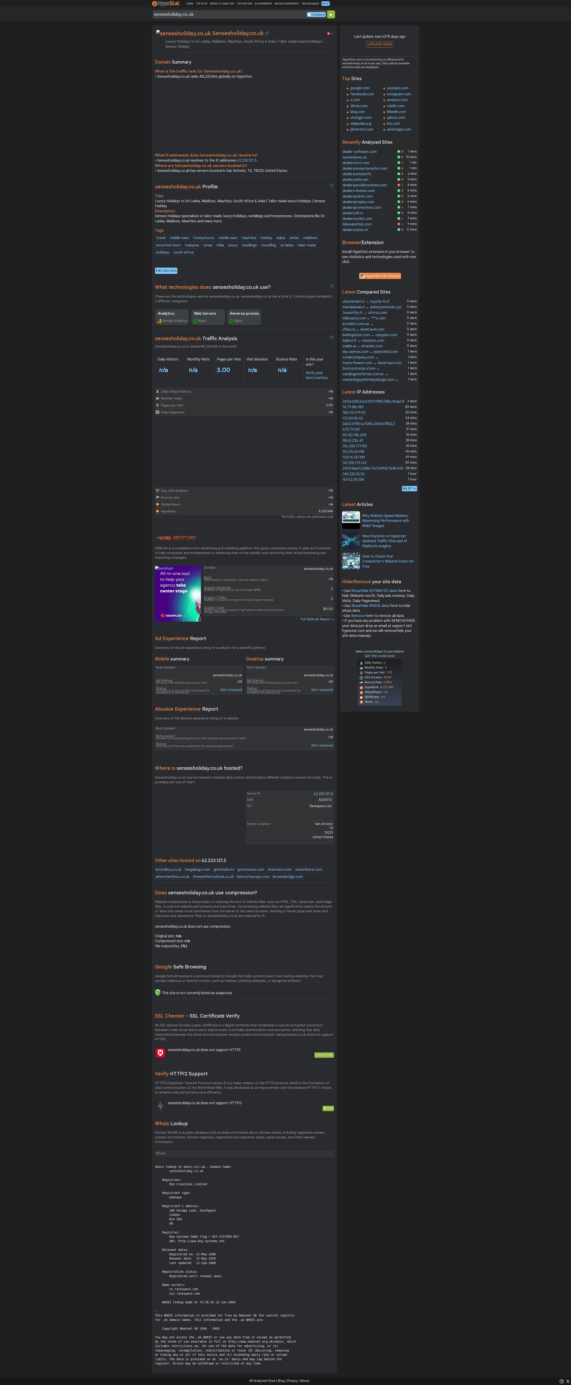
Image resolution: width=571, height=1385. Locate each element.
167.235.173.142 (355, 463)
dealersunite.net (355, 179)
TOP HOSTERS (244, 3)
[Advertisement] (244, 117)
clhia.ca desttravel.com (363, 329)
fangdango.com (197, 869)
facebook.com (362, 94)
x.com (355, 100)
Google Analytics (174, 321)
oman (207, 245)
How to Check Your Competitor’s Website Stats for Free (388, 561)
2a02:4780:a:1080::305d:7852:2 (369, 424)
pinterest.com (361, 129)
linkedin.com (396, 112)
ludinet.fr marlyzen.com (363, 340)
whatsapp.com (399, 129)
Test (330, 1108)
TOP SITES (201, 3)
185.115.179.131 (354, 412)
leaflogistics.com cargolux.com (370, 335)
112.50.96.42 (353, 418)
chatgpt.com (361, 117)
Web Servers (205, 313)
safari (294, 238)
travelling (268, 245)
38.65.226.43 (353, 440)
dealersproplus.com (358, 202)
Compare (318, 14)
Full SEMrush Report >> (317, 619)
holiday (266, 238)
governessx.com (251, 869)
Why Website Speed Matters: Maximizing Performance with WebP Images (385, 521)
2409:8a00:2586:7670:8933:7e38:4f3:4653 (377, 468)
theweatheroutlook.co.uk (213, 877)
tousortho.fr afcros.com (365, 312)
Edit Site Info (166, 271)
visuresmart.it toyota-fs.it (366, 301)
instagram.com (399, 94)
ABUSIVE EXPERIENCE (287, 3)
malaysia (192, 245)
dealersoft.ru (353, 213)
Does (206, 893)
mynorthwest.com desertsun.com (372, 363)
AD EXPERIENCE (263, 3)
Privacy (292, 1381)
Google (180, 967)
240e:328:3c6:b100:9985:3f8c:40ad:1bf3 (376, 401)
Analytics (166, 313)
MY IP (325, 3)
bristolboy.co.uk (168, 869)
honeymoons (204, 238)
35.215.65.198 (353, 452)
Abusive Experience (186, 709)
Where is (199, 768)
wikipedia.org (360, 123)
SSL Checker (197, 1016)
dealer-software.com (360, 152)
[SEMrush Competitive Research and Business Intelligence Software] (175, 538)
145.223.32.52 (354, 474)
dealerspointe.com (358, 196)
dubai (281, 238)
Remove (357, 616)
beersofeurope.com (253, 877)
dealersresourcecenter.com (365, 168)
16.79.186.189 (353, 407)
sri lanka (286, 245)
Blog (281, 1381)
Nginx (202, 321)
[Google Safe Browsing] (157, 992)
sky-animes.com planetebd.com (370, 352)
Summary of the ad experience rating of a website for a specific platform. (210, 648)
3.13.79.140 (351, 429)
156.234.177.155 (355, 446)
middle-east (179, 238)
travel (161, 238)
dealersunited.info (357, 174)
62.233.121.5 (247, 160)
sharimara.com (280, 869)
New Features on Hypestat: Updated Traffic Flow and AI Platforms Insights (384, 541)
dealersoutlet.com (357, 219)
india (220, 245)
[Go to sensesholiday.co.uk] (267, 33)
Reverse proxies (244, 313)
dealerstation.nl (355, 230)
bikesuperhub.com (357, 224)
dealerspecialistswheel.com (365, 185)
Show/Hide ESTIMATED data (374, 591)
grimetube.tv (224, 869)
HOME (189, 3)
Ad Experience (180, 638)
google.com (360, 88)
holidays (162, 252)
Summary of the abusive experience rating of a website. (197, 718)
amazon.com (397, 100)
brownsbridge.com (288, 877)
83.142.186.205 (354, 435)
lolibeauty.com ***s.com (364, 318)
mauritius (249, 238)
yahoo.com (396, 117)
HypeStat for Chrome (383, 276)
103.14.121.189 (354, 457)
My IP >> (409, 488)
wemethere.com (308, 869)
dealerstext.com (356, 163)
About (304, 1381)
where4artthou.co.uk (172, 877)
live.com (393, 123)
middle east (228, 238)
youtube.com (397, 88)
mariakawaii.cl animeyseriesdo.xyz (372, 307)
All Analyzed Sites (262, 1381)
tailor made (307, 245)
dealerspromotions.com (362, 207)
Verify (181, 1074)
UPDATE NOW (380, 44)
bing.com (357, 112)
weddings (249, 245)
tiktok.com (359, 106)
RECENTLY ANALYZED (222, 3)
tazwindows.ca (355, 157)
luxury (233, 245)
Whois (171, 1123)
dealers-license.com (359, 191)
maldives (310, 238)
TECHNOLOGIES (310, 3)
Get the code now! (379, 656)
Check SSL (324, 1055)
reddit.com (396, 106)
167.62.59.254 (353, 479)
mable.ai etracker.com (363, 346)
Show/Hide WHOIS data (370, 606)
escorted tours (168, 245)
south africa (184, 252)
